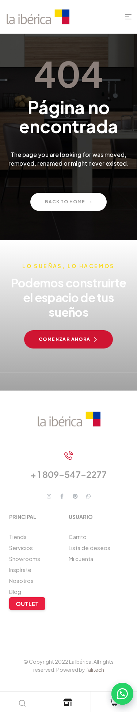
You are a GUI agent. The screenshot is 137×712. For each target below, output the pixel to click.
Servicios (21, 547)
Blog (15, 591)
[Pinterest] (75, 496)
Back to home (65, 201)
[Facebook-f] (62, 496)
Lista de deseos (89, 547)
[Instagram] (49, 496)
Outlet (27, 603)
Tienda (18, 536)
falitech (95, 669)
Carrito (78, 536)
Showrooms (24, 558)
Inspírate (20, 569)
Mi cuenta (81, 558)
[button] (119, 694)
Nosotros (21, 580)
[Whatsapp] (88, 496)
